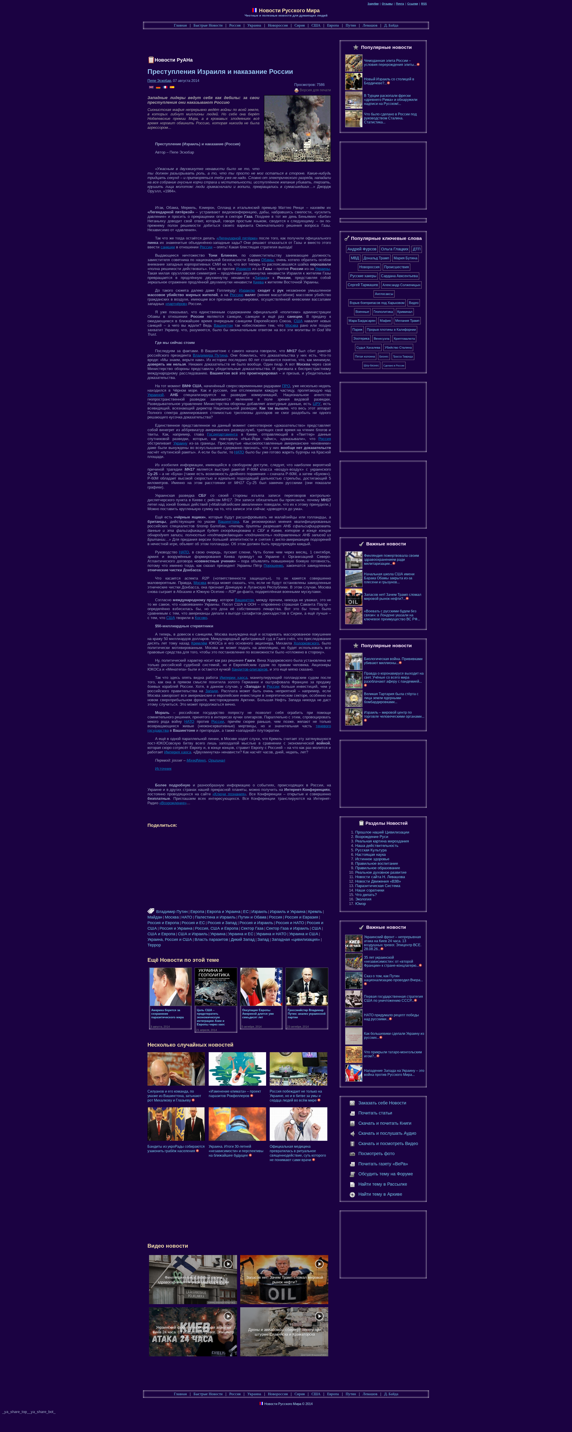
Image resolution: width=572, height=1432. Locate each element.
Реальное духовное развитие (380, 872)
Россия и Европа (163, 923)
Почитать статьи (375, 1112)
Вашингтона (228, 522)
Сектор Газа (252, 928)
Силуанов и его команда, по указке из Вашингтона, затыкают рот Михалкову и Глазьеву (174, 1095)
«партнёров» (176, 304)
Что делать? (366, 895)
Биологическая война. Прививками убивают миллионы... (393, 661)
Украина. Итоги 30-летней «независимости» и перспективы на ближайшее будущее (236, 1151)
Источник (163, 769)
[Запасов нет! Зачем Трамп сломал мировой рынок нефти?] (284, 1279)
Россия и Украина (176, 928)
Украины (322, 269)
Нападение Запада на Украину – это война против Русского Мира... (394, 1073)
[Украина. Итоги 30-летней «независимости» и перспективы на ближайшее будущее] (237, 1124)
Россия (235, 25)
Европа (333, 25)
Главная (180, 25)
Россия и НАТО (290, 923)
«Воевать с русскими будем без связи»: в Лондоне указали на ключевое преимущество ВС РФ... (392, 615)
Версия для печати (315, 90)
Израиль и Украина (287, 911)
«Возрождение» (173, 803)
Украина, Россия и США (169, 939)
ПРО (286, 386)
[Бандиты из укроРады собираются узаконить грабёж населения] (176, 1124)
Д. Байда (391, 25)
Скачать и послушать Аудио (387, 1133)
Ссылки (412, 3)
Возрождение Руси (371, 837)
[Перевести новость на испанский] (172, 87)
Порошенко (273, 565)
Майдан (154, 917)
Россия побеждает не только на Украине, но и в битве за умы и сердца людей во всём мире (296, 1095)
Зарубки (373, 3)
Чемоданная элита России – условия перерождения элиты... (390, 63)
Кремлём (199, 643)
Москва (291, 325)
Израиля (243, 269)
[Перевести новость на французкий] (165, 87)
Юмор (360, 904)
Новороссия (278, 25)
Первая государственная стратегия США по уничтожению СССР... (393, 998)
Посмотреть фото (376, 1153)
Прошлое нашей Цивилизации (382, 832)
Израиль (259, 911)
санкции (168, 247)
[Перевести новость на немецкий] (158, 87)
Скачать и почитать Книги (384, 1123)
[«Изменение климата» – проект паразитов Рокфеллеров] (237, 1069)
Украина (254, 25)
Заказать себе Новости (382, 1102)
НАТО (239, 452)
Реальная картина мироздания (382, 841)
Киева (258, 282)
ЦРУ (317, 404)
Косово (201, 618)
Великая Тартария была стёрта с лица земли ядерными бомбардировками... (391, 698)
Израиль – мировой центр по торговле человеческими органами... (394, 714)
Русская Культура (371, 850)
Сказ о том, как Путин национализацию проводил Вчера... (393, 978)
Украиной (155, 395)
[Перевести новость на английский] (151, 87)
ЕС (246, 911)
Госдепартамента (222, 434)
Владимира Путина (210, 355)
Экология (363, 899)
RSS (424, 3)
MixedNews (196, 760)
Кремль (315, 911)
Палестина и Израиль (215, 917)
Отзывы (387, 3)
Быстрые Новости (208, 25)
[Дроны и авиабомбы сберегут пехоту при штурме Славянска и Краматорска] (284, 1331)
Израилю (247, 290)
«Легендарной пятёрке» (237, 238)
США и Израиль (193, 934)
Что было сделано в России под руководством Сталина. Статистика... (390, 118)
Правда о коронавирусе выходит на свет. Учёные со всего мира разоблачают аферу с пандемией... (394, 677)
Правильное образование (377, 868)
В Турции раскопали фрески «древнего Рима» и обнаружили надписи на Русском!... (390, 100)
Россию (236, 295)
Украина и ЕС (240, 934)
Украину (180, 443)
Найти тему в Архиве (380, 1194)
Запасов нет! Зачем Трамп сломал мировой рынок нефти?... (392, 597)
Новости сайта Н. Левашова (380, 877)
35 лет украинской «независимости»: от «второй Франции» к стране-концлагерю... (391, 961)
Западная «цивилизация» (296, 939)
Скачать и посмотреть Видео (388, 1143)
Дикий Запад (243, 939)
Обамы (267, 260)
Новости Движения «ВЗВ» (378, 881)
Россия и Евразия (301, 917)
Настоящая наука (370, 854)
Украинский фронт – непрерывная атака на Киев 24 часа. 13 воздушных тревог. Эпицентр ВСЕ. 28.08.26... (392, 943)
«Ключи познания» (229, 794)
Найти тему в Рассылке (382, 1184)
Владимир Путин (172, 911)
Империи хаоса (233, 677)
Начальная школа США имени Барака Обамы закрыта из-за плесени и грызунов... (389, 578)
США (315, 25)
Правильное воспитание (376, 863)
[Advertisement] (228, 44)
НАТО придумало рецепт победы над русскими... (391, 1017)
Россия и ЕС (193, 923)
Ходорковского (306, 643)
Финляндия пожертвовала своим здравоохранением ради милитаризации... (391, 559)
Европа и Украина (223, 911)
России (206, 247)
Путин (351, 25)
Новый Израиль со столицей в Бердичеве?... (389, 81)
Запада (261, 278)
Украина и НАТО (271, 934)
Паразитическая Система (377, 886)
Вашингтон (223, 325)
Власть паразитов (211, 939)
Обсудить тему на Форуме (385, 1173)
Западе (211, 691)
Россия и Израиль (256, 923)
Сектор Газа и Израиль (287, 928)
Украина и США (303, 934)
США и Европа (161, 934)
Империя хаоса (177, 752)
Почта (400, 3)
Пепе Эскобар (159, 81)
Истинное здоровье (372, 859)
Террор (154, 945)
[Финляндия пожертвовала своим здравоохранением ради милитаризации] (193, 1279)
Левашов (370, 25)
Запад (263, 939)
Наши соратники (369, 890)
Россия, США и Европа (216, 928)
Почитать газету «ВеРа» (383, 1163)
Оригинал (216, 760)
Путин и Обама (252, 917)
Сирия (299, 25)
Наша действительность (376, 846)
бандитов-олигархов (249, 669)
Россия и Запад (222, 923)
